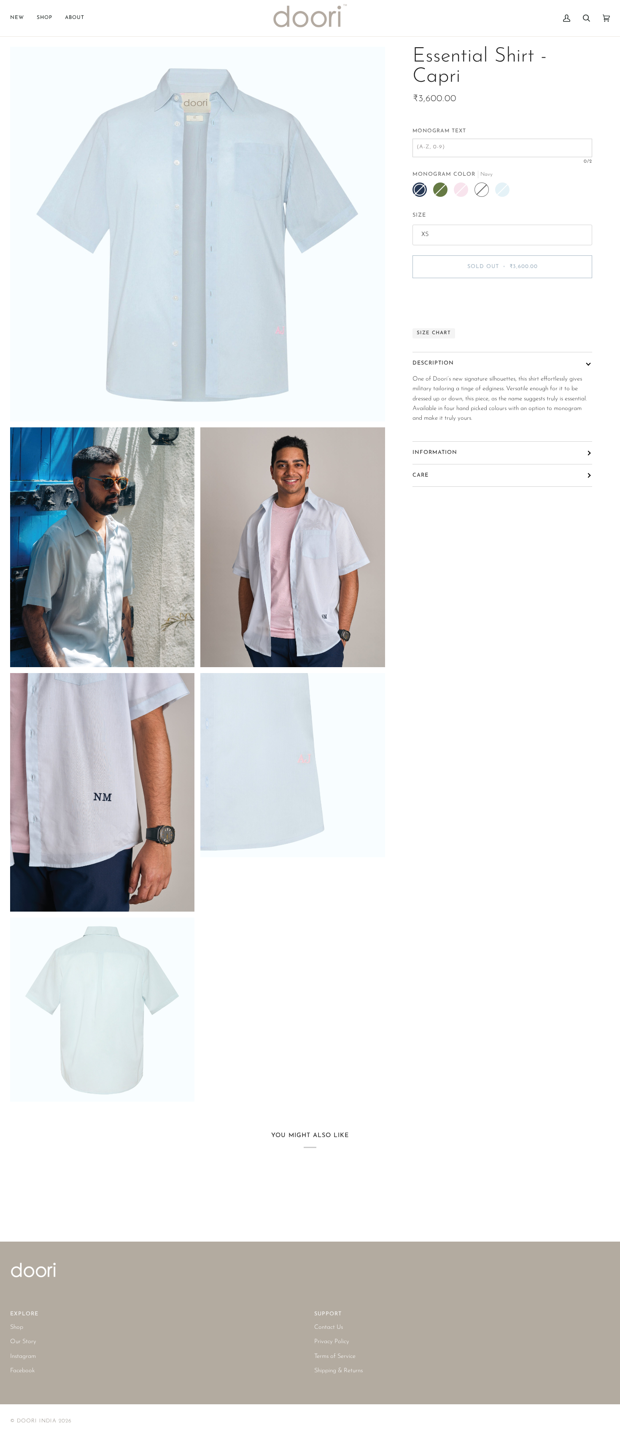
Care (420, 475)
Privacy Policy (331, 1342)
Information (434, 452)
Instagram (23, 1356)
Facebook (22, 1371)
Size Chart (434, 332)
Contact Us (328, 1327)
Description (433, 363)
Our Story (23, 1342)
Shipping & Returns (338, 1371)
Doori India (37, 1421)
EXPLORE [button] (24, 1314)
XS (425, 234)
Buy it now (502, 302)
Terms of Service (335, 1356)
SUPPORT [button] (328, 1314)
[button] (44, 18)
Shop (16, 1327)
